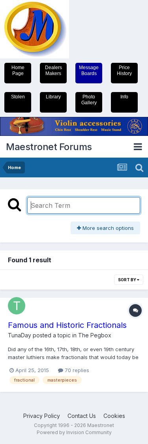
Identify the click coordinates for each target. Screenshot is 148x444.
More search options (107, 228)
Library (53, 97)
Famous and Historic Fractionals (67, 325)
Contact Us (81, 415)
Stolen (18, 97)
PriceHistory (124, 70)
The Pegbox (94, 335)
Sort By (127, 279)
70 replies (76, 370)
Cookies (114, 415)
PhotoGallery (89, 99)
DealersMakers (53, 70)
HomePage (17, 70)
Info (124, 97)
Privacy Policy (41, 415)
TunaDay (19, 335)
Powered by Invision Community (74, 432)
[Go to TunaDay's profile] (16, 305)
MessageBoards (89, 70)
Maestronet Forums (49, 146)
